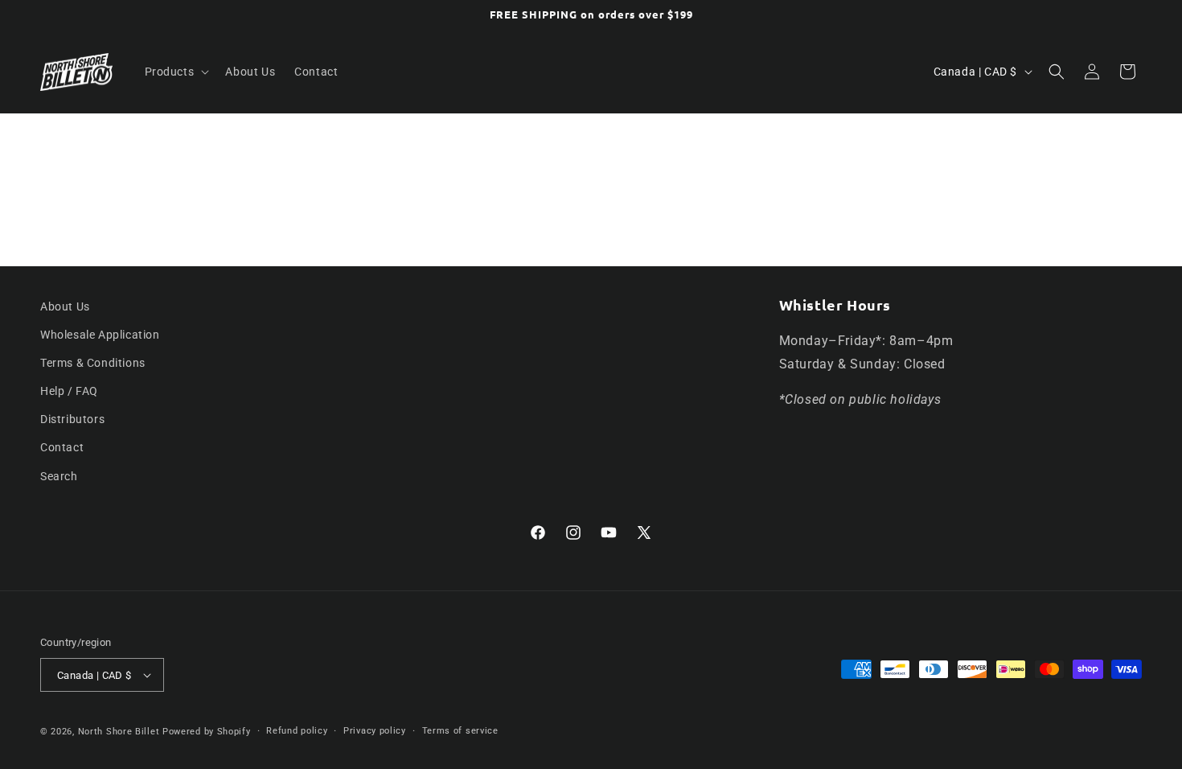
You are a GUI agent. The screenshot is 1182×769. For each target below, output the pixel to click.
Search (59, 476)
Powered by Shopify (206, 731)
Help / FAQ (69, 390)
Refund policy (296, 731)
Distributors (72, 419)
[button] (175, 71)
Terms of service (460, 731)
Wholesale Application (100, 334)
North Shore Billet (119, 731)
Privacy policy (374, 731)
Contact (62, 447)
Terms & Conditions (93, 362)
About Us (65, 306)
